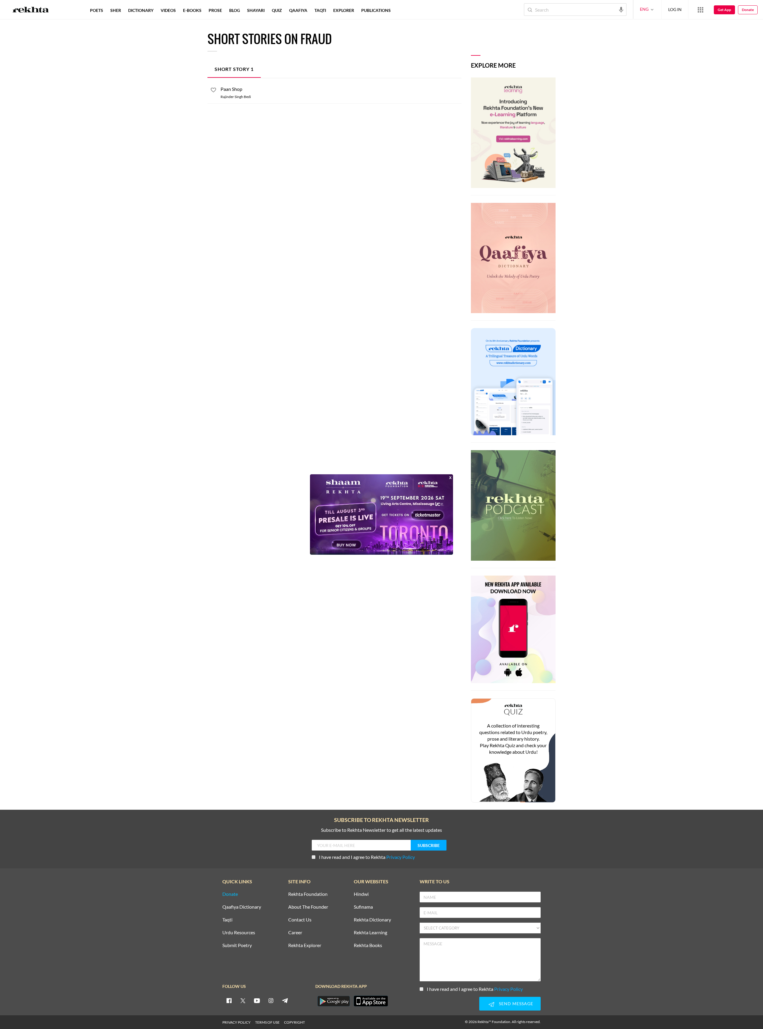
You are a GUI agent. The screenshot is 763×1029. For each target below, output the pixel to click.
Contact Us (299, 919)
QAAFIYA (298, 10)
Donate (748, 9)
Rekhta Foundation (308, 894)
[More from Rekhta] (700, 9)
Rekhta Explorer (304, 945)
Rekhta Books (368, 945)
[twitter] (243, 1000)
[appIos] (371, 1001)
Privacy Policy (400, 857)
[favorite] (213, 91)
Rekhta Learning (370, 932)
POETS (96, 10)
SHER (115, 10)
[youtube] (257, 1000)
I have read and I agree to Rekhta (367, 857)
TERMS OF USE (267, 1022)
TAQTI (320, 10)
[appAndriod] (334, 1001)
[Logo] (31, 10)
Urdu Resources (238, 932)
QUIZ (277, 10)
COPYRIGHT (294, 1022)
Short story (234, 69)
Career (295, 932)
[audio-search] (621, 9)
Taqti (227, 919)
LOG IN (675, 9)
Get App (724, 9)
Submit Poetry (237, 945)
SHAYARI (256, 10)
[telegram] (285, 1000)
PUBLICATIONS (376, 10)
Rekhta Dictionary (372, 919)
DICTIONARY (140, 10)
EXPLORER (343, 10)
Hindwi (361, 894)
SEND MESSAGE (516, 1003)
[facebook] (229, 1000)
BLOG (234, 10)
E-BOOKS (192, 10)
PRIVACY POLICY (236, 1022)
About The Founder (308, 907)
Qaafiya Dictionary (241, 907)
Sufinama (363, 907)
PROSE (215, 10)
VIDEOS (168, 10)
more (404, 10)
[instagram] (271, 1000)
